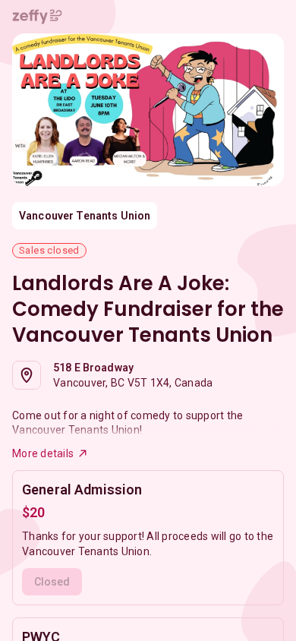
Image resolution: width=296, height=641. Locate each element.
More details (43, 453)
